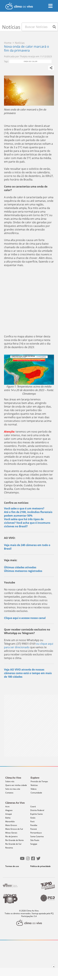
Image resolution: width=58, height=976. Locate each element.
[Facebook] (33, 859)
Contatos (9, 792)
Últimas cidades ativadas (20, 567)
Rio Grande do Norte (14, 840)
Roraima (9, 847)
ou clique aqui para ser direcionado (28, 645)
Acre (7, 806)
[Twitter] (38, 859)
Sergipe (33, 844)
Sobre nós (9, 781)
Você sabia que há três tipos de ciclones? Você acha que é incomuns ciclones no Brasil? (27, 522)
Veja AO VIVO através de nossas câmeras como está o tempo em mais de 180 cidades (28, 673)
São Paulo (34, 840)
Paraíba (33, 825)
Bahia (7, 817)
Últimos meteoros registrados (23, 571)
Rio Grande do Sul (13, 844)
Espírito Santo (36, 814)
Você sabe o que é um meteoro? (24, 508)
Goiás (32, 817)
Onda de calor (30, 61)
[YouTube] (22, 859)
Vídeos (34, 789)
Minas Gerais (11, 832)
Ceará (33, 806)
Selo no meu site (12, 789)
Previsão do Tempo (39, 781)
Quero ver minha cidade (16, 785)
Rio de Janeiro (11, 836)
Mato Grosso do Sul (14, 829)
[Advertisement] (29, 300)
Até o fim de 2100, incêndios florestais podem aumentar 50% (28, 513)
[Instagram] (28, 859)
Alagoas (9, 810)
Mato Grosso (11, 825)
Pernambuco (36, 832)
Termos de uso (12, 866)
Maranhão (10, 821)
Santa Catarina (37, 836)
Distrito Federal (37, 810)
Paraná (33, 829)
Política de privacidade (40, 866)
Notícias (34, 785)
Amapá (8, 814)
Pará (32, 821)
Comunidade (36, 792)
